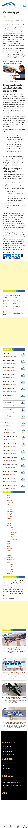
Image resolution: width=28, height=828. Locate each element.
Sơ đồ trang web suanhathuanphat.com (12, 788)
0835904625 (7, 460)
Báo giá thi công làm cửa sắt (9, 763)
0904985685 (7, 467)
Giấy (12, 527)
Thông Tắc (9, 557)
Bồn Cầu (9, 498)
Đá (12, 564)
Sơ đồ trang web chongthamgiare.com (12, 782)
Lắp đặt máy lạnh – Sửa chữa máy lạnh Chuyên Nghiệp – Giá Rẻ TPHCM (14, 723)
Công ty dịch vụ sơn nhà (8, 754)
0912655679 (7, 432)
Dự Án (8, 504)
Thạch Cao (14, 539)
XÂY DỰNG (9, 573)
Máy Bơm (9, 523)
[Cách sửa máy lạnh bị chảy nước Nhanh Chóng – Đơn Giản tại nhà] (14, 689)
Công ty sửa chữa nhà (8, 751)
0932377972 (7, 439)
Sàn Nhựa (9, 548)
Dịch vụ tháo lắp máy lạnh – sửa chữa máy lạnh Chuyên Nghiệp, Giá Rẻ (14, 673)
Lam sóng (9, 516)
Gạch (12, 567)
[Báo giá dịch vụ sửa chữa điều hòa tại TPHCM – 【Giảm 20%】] (14, 639)
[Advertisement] (14, 276)
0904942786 (7, 453)
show (10, 17)
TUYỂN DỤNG (10, 560)
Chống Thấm (10, 502)
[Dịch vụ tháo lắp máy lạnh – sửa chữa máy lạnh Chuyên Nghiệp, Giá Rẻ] (14, 664)
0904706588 (7, 370)
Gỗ (12, 530)
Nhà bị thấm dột (6, 765)
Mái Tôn (9, 518)
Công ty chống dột (7, 746)
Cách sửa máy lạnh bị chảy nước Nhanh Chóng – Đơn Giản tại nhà (14, 698)
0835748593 (7, 418)
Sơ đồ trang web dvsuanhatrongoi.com (12, 785)
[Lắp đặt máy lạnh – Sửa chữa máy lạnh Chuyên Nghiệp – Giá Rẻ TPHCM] (14, 713)
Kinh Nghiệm (10, 514)
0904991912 (7, 412)
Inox (12, 569)
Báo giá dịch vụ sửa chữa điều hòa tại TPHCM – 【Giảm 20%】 (14, 648)
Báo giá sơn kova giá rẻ (8, 768)
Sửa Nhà (9, 553)
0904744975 (7, 481)
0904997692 (7, 425)
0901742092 (7, 391)
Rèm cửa (13, 537)
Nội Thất (9, 525)
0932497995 (7, 377)
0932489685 (7, 356)
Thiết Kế (9, 555)
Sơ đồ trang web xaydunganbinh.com (11, 780)
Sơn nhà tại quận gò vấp (8, 771)
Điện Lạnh (9, 507)
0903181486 (7, 363)
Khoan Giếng (10, 511)
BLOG (8, 495)
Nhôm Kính (14, 532)
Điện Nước (9, 509)
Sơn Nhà (9, 550)
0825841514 (7, 384)
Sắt (12, 571)
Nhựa (12, 534)
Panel (8, 541)
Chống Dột (9, 500)
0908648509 (7, 446)
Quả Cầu (9, 544)
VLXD (8, 562)
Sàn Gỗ (9, 546)
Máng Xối (9, 521)
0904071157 (6, 474)
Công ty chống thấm (7, 748)
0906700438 (7, 405)
